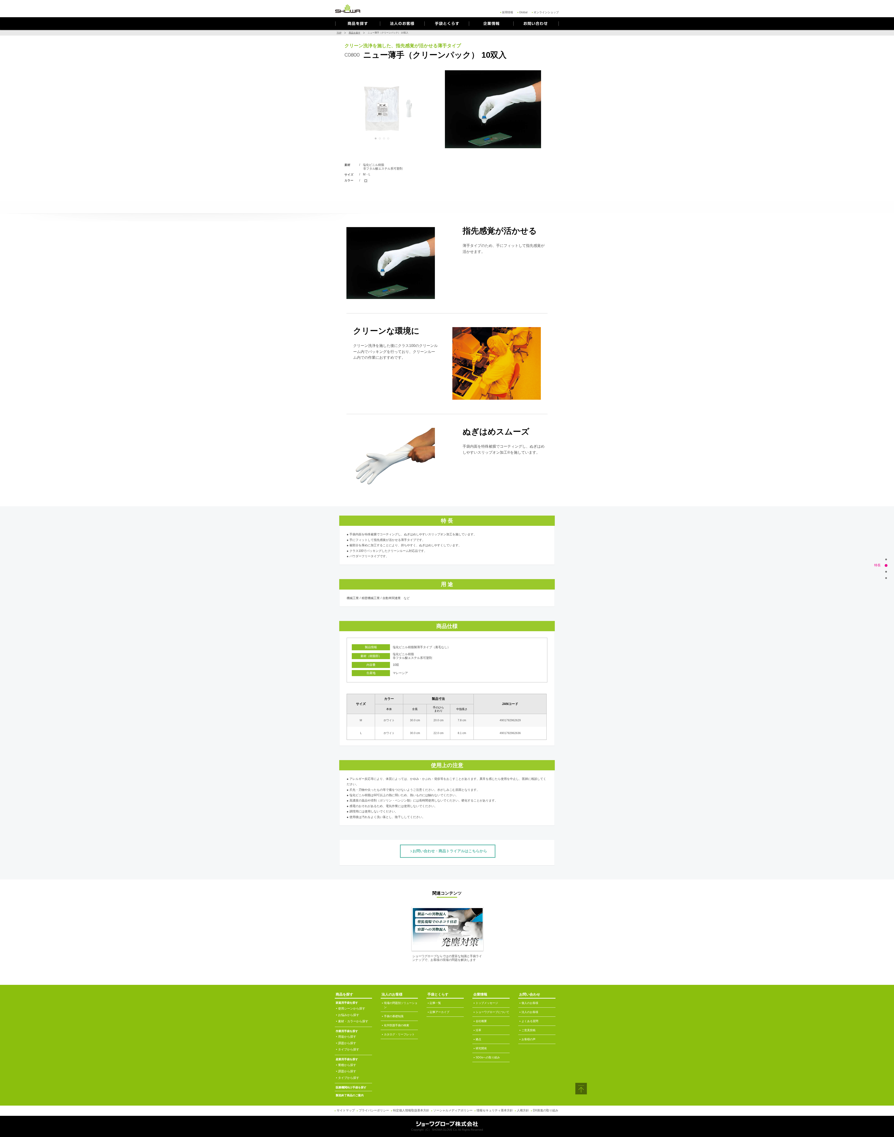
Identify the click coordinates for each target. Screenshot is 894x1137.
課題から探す (347, 1043)
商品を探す (357, 23)
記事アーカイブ (439, 1012)
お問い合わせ (536, 23)
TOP (339, 32)
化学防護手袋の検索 (396, 1025)
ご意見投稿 (528, 1030)
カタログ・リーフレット (399, 1034)
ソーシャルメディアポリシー (453, 1110)
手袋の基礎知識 (393, 1016)
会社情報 (491, 23)
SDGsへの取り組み (488, 1057)
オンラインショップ (546, 12)
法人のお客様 (402, 23)
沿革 (478, 1030)
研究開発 (481, 1048)
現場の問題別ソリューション (400, 1005)
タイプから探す (348, 1049)
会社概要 (481, 1021)
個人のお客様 (530, 1003)
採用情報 (507, 12)
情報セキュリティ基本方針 (495, 1110)
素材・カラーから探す (353, 1021)
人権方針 (523, 1110)
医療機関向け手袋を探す (351, 1087)
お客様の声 (528, 1039)
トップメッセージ (487, 1003)
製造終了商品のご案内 (350, 1095)
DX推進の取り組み (545, 1110)
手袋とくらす (446, 23)
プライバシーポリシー (374, 1110)
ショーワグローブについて (492, 1012)
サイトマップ (346, 1110)
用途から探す (347, 1036)
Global (523, 12)
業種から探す (347, 1065)
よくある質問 (530, 1021)
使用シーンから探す (351, 1008)
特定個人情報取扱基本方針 (411, 1110)
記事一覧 (435, 1003)
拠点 (478, 1039)
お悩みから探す (348, 1015)
